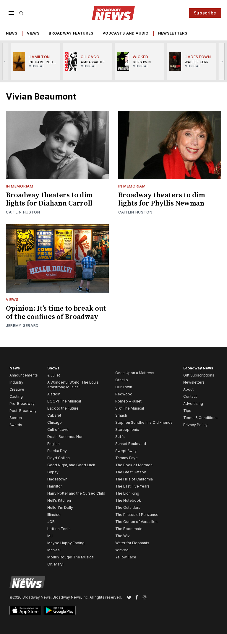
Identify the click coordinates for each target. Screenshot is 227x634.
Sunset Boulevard (130, 443)
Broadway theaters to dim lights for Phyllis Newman (161, 199)
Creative (16, 389)
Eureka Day (57, 451)
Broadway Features (71, 33)
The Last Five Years (132, 486)
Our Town (123, 387)
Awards (15, 425)
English (53, 443)
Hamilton (55, 486)
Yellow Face (125, 557)
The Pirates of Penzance (136, 514)
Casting (16, 396)
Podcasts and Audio (126, 33)
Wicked (122, 550)
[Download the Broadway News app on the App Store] (25, 610)
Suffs (120, 436)
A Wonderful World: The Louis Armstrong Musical (73, 384)
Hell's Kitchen (59, 500)
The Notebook (128, 500)
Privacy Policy (195, 425)
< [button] (5, 61)
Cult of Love (58, 429)
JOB (51, 521)
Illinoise (54, 514)
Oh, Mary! (55, 564)
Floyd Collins (58, 458)
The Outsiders (127, 507)
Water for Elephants (132, 543)
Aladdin (53, 394)
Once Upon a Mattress (134, 373)
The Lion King (127, 493)
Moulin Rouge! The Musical (70, 557)
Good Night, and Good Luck (71, 465)
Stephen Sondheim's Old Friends (144, 422)
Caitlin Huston (23, 212)
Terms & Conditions (200, 417)
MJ (50, 536)
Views (33, 33)
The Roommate (128, 529)
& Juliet (53, 375)
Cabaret (54, 415)
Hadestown (57, 479)
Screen (15, 417)
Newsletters (172, 33)
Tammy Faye (126, 458)
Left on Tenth (59, 529)
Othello (121, 380)
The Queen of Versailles (136, 521)
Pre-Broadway (22, 403)
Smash (121, 415)
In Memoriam (19, 186)
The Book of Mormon (134, 465)
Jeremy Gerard (22, 325)
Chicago (54, 422)
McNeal (54, 550)
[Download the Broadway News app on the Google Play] (60, 610)
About (188, 389)
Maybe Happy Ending (66, 543)
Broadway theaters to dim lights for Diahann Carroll (49, 199)
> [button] (221, 61)
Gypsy (53, 472)
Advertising (193, 403)
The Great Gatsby (130, 472)
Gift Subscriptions (198, 375)
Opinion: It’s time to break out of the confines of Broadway (56, 312)
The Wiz (122, 536)
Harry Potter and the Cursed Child (76, 493)
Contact (190, 396)
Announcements (23, 375)
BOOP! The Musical (64, 401)
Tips (187, 410)
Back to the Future (63, 408)
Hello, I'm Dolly (60, 507)
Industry (16, 382)
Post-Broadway (23, 410)
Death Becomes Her (64, 436)
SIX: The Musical (129, 408)
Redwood (123, 394)
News (11, 33)
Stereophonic (127, 429)
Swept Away (126, 451)
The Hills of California (134, 479)
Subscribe (205, 12)
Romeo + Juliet (128, 401)
